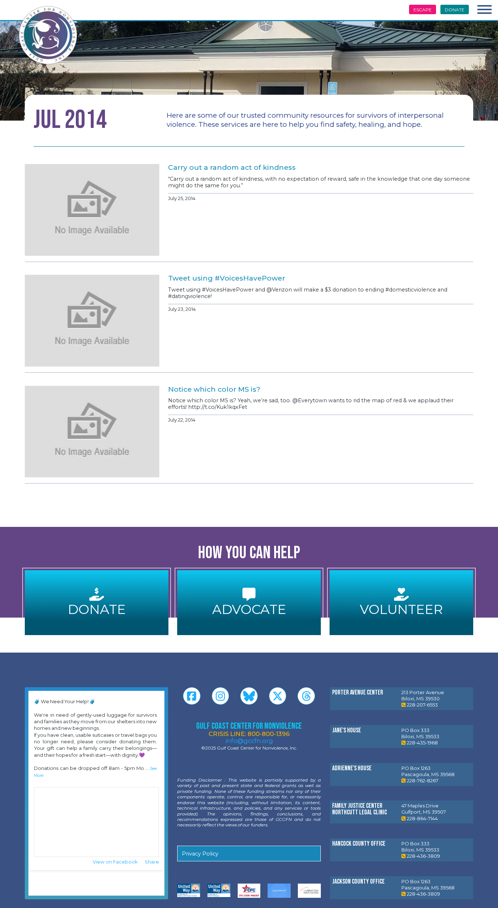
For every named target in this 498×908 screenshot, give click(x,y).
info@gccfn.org (249, 740)
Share (152, 862)
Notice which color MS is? (214, 389)
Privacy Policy (200, 853)
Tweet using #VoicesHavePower (226, 278)
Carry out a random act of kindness (232, 167)
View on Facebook (116, 862)
